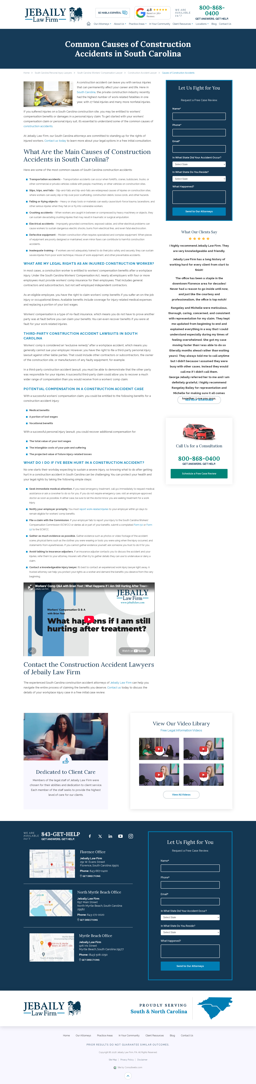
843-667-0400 (99, 870)
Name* (176, 109)
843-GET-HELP (60, 834)
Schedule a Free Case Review (199, 473)
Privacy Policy (127, 1060)
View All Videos (181, 794)
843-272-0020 (95, 914)
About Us (119, 24)
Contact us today (55, 140)
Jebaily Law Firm (121, 682)
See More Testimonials (199, 399)
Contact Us (225, 24)
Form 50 (138, 524)
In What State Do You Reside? (190, 172)
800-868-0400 (212, 10)
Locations (201, 24)
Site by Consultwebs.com (130, 1067)
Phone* (176, 125)
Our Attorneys (102, 24)
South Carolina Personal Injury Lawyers (53, 73)
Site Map (113, 1060)
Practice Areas (137, 24)
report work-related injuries (93, 509)
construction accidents (38, 126)
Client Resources (182, 24)
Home (90, 24)
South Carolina (86, 92)
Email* (176, 141)
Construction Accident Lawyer (142, 73)
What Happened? (183, 186)
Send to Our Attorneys (199, 211)
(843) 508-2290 (98, 954)
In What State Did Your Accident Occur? (196, 157)
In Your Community (159, 24)
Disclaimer (142, 1060)
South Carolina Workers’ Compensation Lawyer (100, 73)
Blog (214, 24)
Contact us (114, 687)
